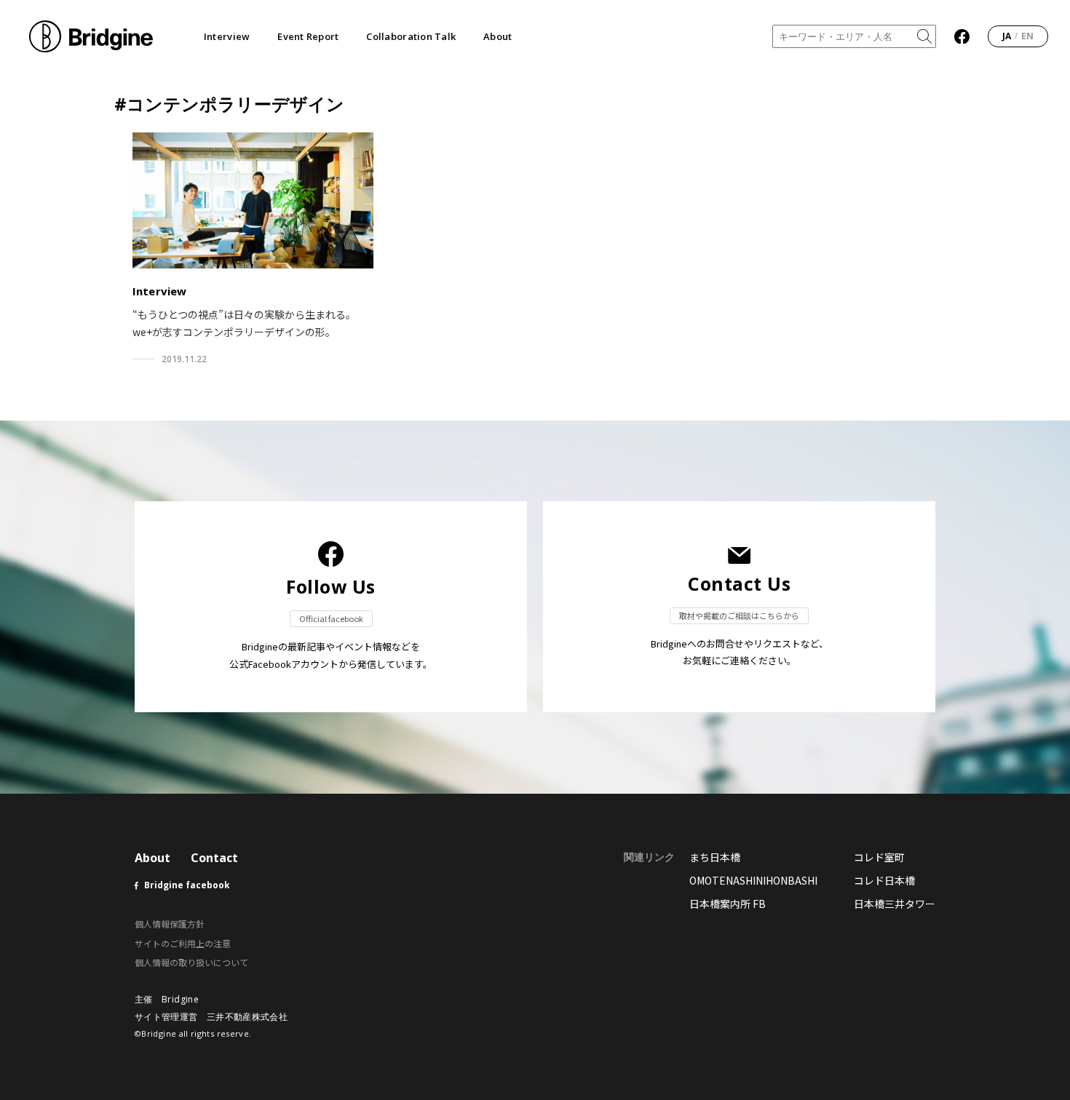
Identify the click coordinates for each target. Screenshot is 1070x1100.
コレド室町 (879, 857)
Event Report (307, 36)
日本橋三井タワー (894, 903)
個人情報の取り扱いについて (191, 962)
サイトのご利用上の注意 (183, 943)
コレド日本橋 (884, 880)
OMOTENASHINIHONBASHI (753, 880)
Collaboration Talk (411, 36)
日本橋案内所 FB (727, 903)
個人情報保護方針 (170, 923)
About (497, 36)
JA (1006, 36)
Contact (214, 858)
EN (1027, 36)
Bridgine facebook (187, 885)
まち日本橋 (714, 857)
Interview (227, 36)
